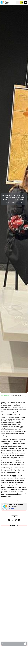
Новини (7, 395)
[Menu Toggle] (25, 2)
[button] (25, 643)
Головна (3, 395)
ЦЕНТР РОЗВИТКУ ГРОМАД (7, 2)
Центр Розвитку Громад (16, 504)
